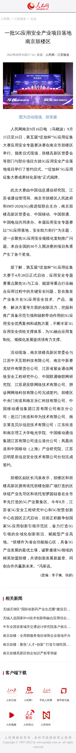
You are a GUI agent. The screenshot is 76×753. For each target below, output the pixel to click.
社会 (34, 18)
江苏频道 (20, 18)
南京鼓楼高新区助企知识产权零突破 (30, 653)
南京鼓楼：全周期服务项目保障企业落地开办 (37, 635)
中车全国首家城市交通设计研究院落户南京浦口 (38, 627)
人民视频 (11, 724)
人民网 (5, 18)
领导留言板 (63, 700)
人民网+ (28, 700)
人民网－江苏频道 (57, 54)
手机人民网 (45, 700)
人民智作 (46, 724)
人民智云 (28, 724)
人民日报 (11, 700)
